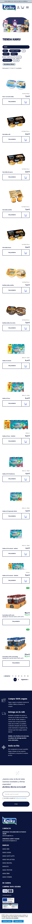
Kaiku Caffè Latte (8, 856)
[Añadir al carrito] (26, 102)
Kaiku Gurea (6, 852)
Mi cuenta (6, 883)
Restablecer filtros (9, 64)
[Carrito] (22, 7)
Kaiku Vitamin (7, 877)
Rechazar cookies (7, 921)
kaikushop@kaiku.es (7, 835)
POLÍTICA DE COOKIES (12, 918)
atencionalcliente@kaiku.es (9, 840)
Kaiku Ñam (6, 873)
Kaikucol (5, 866)
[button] (14, 54)
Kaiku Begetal (7, 863)
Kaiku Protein (7, 870)
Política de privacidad (20, 798)
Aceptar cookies (18, 921)
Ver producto (12, 101)
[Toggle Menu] (27, 7)
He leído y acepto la (15, 798)
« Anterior (7, 676)
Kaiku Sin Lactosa (8, 859)
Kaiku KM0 (5, 849)
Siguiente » (24, 679)
